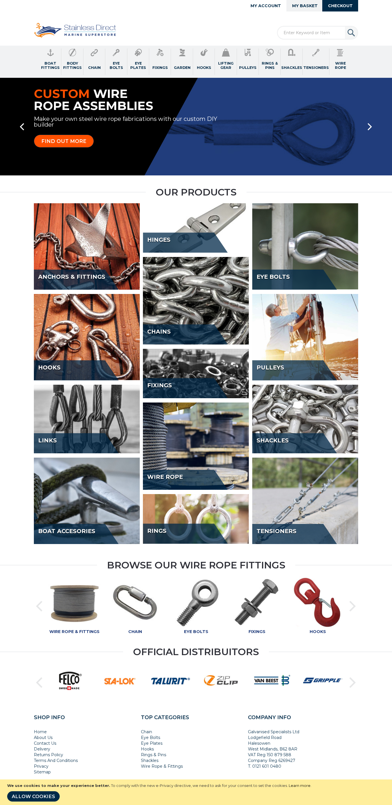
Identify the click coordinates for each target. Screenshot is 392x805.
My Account (266, 5)
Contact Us (45, 743)
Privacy (41, 766)
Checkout (340, 5)
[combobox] (317, 33)
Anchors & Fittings (71, 277)
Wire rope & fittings (74, 631)
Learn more (300, 785)
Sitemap (42, 772)
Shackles (273, 441)
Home (40, 731)
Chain (135, 631)
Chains (159, 332)
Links (47, 441)
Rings (156, 531)
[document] (196, 792)
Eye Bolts (273, 277)
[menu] (196, 62)
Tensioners (276, 531)
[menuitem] (50, 62)
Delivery (42, 749)
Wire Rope (165, 477)
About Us (43, 737)
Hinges (158, 240)
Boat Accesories (66, 531)
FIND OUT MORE (63, 141)
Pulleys (270, 368)
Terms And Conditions (56, 760)
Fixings (159, 385)
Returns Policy (48, 754)
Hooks (49, 368)
